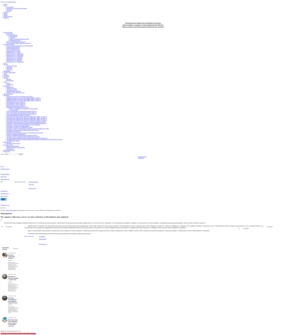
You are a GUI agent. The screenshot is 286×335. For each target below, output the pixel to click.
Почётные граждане (12, 88)
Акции (5, 74)
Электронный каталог (9, 150)
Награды (9, 11)
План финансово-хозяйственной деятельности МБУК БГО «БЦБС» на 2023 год (27, 116)
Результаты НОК (14, 110)
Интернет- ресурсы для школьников (16, 147)
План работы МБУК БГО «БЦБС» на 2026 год (18, 115)
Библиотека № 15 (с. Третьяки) (14, 59)
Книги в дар (10, 69)
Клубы (5, 82)
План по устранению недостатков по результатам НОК (23, 108)
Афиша (5, 13)
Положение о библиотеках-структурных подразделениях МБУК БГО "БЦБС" (26, 122)
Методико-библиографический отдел (16, 41)
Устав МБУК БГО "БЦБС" (13, 140)
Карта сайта (7, 151)
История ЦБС (10, 7)
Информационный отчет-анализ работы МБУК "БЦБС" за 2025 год (24, 100)
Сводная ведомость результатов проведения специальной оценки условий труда (27, 138)
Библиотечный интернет (13, 146)
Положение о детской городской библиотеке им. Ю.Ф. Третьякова (23, 124)
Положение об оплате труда (14, 131)
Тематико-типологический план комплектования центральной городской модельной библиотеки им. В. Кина (34, 139)
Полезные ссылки (8, 144)
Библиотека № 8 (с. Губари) (14, 52)
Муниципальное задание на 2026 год (16, 106)
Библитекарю (10, 148)
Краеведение (7, 86)
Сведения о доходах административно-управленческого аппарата (23, 136)
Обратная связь (7, 142)
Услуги (5, 63)
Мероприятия (7, 71)
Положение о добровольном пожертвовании (18, 126)
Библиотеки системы (9, 44)
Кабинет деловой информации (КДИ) (19, 39)
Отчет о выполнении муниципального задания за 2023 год (21, 111)
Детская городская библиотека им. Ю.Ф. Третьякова (20, 45)
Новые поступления (12, 65)
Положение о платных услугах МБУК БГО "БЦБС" (20, 127)
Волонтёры (9, 9)
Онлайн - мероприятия (9, 72)
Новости (6, 12)
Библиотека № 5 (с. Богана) (13, 51)
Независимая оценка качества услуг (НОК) (17, 107)
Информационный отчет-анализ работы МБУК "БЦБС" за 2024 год (24, 99)
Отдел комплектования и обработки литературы (19, 43)
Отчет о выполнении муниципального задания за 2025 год (21, 114)
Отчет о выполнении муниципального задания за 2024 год (21, 112)
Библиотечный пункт (15, 40)
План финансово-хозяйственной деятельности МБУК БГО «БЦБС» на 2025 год (27, 119)
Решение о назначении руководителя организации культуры (22, 135)
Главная (6, 4)
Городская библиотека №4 (13, 49)
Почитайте (9, 68)
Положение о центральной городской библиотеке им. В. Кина (22, 130)
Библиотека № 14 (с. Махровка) (15, 57)
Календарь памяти (8, 94)
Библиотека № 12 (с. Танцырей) (15, 56)
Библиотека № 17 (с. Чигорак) (14, 60)
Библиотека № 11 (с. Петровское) (15, 55)
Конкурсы (6, 75)
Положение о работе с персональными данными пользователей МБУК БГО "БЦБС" (28, 128)
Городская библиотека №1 (13, 47)
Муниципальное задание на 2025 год (16, 104)
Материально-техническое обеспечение (17, 8)
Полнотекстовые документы (14, 91)
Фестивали (6, 76)
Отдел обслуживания (12, 35)
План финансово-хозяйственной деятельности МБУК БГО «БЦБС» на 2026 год (27, 120)
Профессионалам (8, 16)
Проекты (6, 78)
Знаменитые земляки (12, 90)
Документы (6, 95)
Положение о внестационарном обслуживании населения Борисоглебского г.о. (27, 123)
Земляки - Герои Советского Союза (15, 92)
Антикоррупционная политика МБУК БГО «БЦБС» (20, 96)
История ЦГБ (10, 33)
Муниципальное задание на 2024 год (16, 103)
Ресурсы (6, 64)
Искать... (3, 154)
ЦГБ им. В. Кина (8, 32)
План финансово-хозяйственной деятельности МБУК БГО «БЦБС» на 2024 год (27, 118)
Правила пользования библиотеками (16, 134)
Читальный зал (13, 36)
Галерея (6, 15)
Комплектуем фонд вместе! (13, 143)
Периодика (9, 67)
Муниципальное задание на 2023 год (16, 102)
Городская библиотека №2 (13, 48)
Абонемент (12, 37)
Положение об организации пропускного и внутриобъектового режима (25, 132)
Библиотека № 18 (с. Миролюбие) (15, 61)
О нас (5, 5)
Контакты (6, 17)
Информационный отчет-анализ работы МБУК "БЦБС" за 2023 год (24, 98)
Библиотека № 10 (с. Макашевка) (15, 53)
